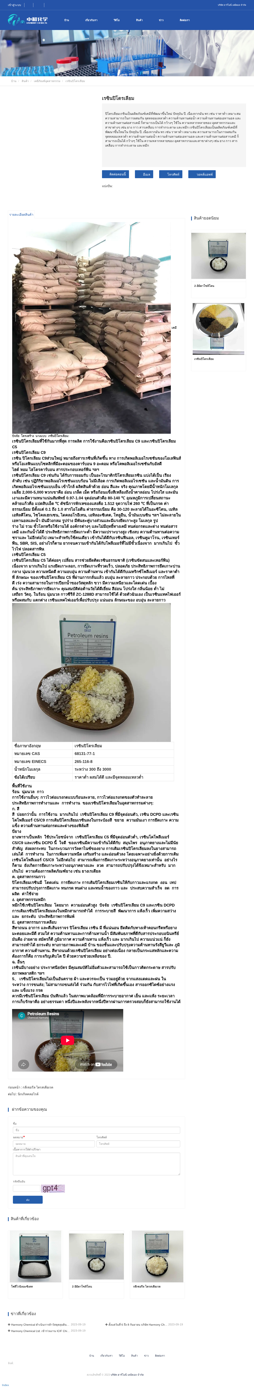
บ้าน (66, 20)
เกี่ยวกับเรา (106, 1355)
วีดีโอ (117, 20)
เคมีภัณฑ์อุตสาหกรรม (47, 81)
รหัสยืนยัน (19, 1181)
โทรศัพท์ (173, 174)
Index (5, 1385)
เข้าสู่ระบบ (14, 5)
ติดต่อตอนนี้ (118, 174)
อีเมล (146, 174)
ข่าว (146, 1355)
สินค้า (25, 81)
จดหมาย (18, 1137)
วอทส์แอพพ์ (204, 174)
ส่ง (27, 1199)
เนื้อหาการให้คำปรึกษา (26, 1149)
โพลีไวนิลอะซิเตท (22, 1286)
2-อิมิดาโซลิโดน (82, 1286)
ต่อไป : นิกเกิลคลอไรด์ (23, 1094)
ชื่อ (14, 1123)
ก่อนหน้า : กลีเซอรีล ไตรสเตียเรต (30, 1087)
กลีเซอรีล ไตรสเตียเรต (147, 1286)
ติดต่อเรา (185, 20)
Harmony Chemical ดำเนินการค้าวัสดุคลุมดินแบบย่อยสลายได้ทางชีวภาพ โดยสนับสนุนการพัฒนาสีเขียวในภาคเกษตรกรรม (40, 1324)
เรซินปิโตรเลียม (204, 359)
